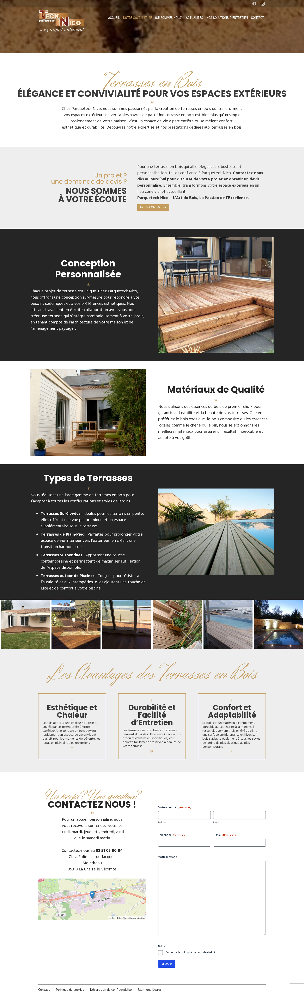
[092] (76, 602)
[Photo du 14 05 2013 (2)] (228, 602)
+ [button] (46, 886)
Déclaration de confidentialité (111, 989)
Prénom (162, 823)
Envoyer (167, 963)
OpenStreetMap (125, 918)
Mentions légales (150, 989)
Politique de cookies (70, 989)
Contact (44, 989)
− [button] (46, 896)
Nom (216, 823)
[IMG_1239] (25, 602)
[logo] (61, 21)
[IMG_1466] (126, 602)
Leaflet (112, 918)
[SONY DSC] (177, 602)
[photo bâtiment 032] (278, 602)
